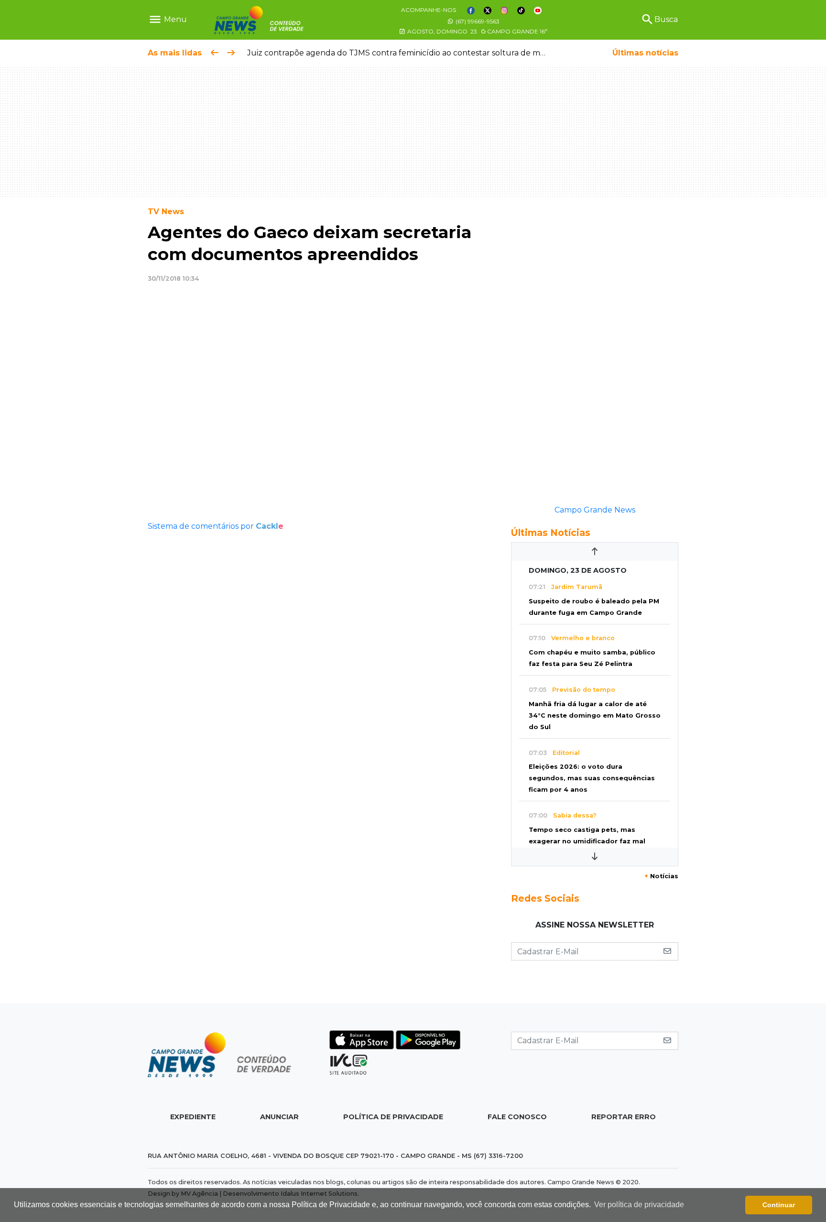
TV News (166, 211)
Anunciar (279, 1117)
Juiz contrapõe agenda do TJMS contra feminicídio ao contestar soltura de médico (400, 52)
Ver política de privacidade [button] (639, 1204)
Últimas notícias (645, 52)
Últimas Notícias (550, 532)
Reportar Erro (623, 1117)
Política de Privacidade (393, 1117)
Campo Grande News (594, 509)
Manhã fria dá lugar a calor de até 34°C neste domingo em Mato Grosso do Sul (595, 715)
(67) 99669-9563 (477, 21)
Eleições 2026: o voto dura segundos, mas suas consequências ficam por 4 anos (592, 778)
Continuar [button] (778, 1205)
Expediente (193, 1117)
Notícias (661, 876)
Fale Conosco (517, 1117)
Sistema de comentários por (215, 526)
